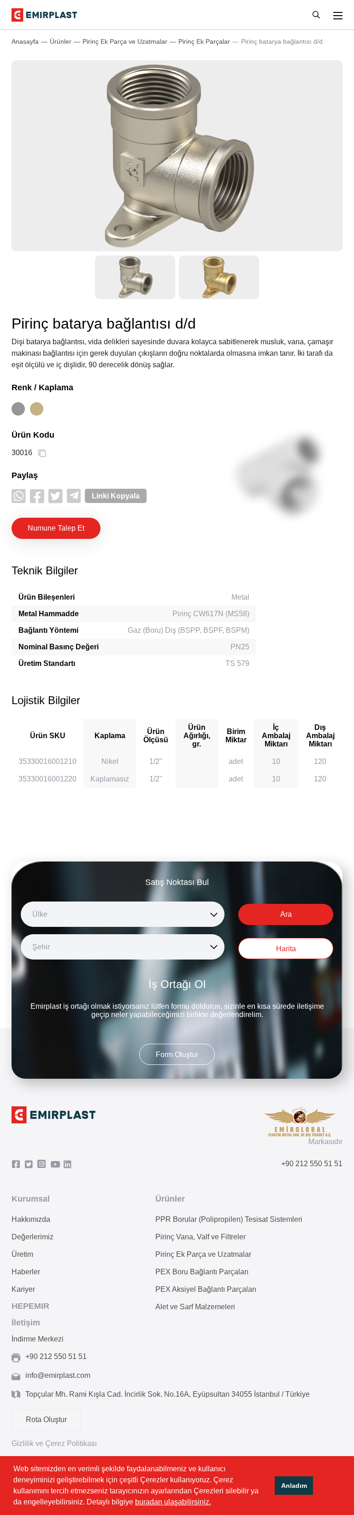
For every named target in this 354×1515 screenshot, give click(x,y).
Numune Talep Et (56, 528)
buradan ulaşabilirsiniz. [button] (173, 1502)
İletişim (26, 1322)
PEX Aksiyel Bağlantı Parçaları (205, 1289)
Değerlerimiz (32, 1237)
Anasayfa (25, 41)
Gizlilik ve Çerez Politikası (54, 1443)
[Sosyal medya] (19, 496)
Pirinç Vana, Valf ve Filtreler (200, 1237)
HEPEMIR (30, 1306)
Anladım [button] (294, 1485)
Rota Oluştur (46, 1419)
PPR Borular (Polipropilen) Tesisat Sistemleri (228, 1219)
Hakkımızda (31, 1219)
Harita (286, 949)
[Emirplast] (44, 15)
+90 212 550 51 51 (311, 1164)
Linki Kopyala (116, 496)
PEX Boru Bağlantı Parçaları (201, 1272)
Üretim (22, 1254)
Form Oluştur (177, 1054)
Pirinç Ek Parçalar (204, 41)
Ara (286, 914)
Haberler (26, 1272)
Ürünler (60, 41)
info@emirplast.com (57, 1375)
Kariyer (23, 1289)
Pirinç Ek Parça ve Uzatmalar (125, 41)
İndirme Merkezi (38, 1339)
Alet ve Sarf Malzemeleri (195, 1307)
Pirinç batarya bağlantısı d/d (282, 41)
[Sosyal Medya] (18, 1164)
